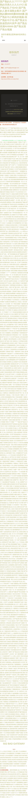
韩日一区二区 (23, 212)
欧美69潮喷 (23, 235)
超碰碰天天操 (7, 212)
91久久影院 (14, 243)
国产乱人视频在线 (22, 774)
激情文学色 (15, 623)
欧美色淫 (13, 196)
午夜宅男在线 (15, 415)
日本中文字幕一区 (20, 695)
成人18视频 (4, 631)
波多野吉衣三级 (9, 471)
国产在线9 (2, 293)
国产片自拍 (6, 374)
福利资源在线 (15, 229)
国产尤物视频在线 (5, 658)
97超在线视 (6, 637)
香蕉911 (17, 171)
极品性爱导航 (18, 308)
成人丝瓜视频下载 (8, 217)
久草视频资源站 (5, 258)
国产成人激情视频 (20, 328)
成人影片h (6, 349)
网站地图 (19, 136)
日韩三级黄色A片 (14, 341)
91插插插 (13, 554)
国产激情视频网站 (5, 214)
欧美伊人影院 (13, 343)
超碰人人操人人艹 (7, 797)
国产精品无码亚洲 (22, 484)
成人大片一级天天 (18, 604)
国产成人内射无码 (21, 161)
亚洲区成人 (22, 643)
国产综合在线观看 (19, 148)
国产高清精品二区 (11, 169)
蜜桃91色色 (12, 453)
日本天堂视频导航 (16, 223)
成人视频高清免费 (18, 519)
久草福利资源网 (11, 357)
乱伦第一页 (4, 430)
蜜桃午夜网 (3, 500)
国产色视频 (16, 556)
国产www (10, 656)
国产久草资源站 (16, 795)
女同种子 (8, 792)
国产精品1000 (20, 548)
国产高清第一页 (11, 540)
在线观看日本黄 (8, 480)
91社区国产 (24, 146)
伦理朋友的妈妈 (14, 478)
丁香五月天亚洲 (19, 627)
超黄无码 (5, 616)
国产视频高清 (21, 254)
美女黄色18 (3, 517)
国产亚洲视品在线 (20, 677)
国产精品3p (8, 581)
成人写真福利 (18, 403)
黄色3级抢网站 (10, 156)
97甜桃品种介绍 (7, 554)
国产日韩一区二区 (18, 289)
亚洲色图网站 (5, 699)
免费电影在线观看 (22, 322)
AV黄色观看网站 (15, 277)
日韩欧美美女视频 (17, 527)
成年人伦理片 (16, 656)
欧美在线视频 (11, 386)
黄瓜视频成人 (8, 413)
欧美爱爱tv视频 (13, 494)
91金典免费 (6, 531)
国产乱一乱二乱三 (19, 409)
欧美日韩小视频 (20, 650)
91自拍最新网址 (23, 229)
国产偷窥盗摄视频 (11, 177)
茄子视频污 (20, 214)
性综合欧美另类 (12, 774)
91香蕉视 (7, 181)
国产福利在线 (7, 243)
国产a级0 (18, 152)
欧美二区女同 (7, 648)
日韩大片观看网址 (6, 333)
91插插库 (6, 175)
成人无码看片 (13, 451)
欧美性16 (20, 368)
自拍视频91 (3, 272)
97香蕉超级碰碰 (4, 496)
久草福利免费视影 (16, 739)
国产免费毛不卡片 (7, 679)
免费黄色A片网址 (10, 202)
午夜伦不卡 (8, 194)
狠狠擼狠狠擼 (15, 720)
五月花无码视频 (9, 488)
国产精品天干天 (4, 208)
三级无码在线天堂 (18, 550)
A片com (18, 670)
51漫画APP (23, 492)
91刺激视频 (12, 695)
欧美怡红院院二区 (15, 225)
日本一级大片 (3, 142)
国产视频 (8, 720)
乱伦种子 (12, 144)
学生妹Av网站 (15, 158)
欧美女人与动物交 (16, 173)
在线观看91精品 (18, 726)
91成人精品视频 (11, 179)
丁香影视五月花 (8, 529)
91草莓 (4, 677)
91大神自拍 (4, 161)
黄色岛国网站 (12, 231)
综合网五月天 (7, 314)
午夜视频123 (9, 505)
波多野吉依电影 (13, 281)
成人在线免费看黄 (22, 538)
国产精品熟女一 (21, 248)
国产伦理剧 (21, 546)
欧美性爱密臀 (7, 573)
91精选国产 (23, 438)
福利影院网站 (17, 260)
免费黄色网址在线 (19, 386)
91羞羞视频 (22, 333)
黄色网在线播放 (7, 689)
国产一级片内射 (10, 187)
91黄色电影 (19, 380)
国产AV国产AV (12, 165)
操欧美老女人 (3, 455)
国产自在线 (24, 453)
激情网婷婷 (21, 654)
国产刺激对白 (9, 726)
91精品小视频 (7, 739)
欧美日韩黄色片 (8, 594)
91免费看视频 (19, 616)
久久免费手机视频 (6, 158)
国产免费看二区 (13, 496)
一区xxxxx (23, 181)
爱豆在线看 (21, 413)
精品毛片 (12, 523)
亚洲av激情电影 (18, 432)
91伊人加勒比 (14, 465)
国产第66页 (13, 457)
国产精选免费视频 (5, 610)
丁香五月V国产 (13, 525)
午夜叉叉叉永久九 (5, 776)
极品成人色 (12, 507)
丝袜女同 (21, 478)
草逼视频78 (19, 388)
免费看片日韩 (3, 712)
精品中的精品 (11, 266)
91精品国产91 (10, 353)
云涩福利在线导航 (19, 353)
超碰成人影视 (17, 310)
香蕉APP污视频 (10, 422)
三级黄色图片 (12, 616)
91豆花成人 (22, 542)
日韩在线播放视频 (8, 604)
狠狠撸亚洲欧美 (22, 167)
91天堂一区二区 (12, 589)
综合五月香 (13, 258)
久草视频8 (2, 422)
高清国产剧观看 (17, 430)
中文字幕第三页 (9, 310)
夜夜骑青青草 (18, 187)
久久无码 (15, 679)
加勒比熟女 (23, 198)
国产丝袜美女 (15, 241)
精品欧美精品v (20, 637)
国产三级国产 (7, 418)
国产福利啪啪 (9, 318)
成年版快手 (22, 641)
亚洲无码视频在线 (5, 451)
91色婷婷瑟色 (13, 349)
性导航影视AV (15, 335)
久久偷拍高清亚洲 (14, 436)
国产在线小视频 (10, 542)
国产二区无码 (12, 683)
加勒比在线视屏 (12, 585)
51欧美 (7, 268)
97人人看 (17, 703)
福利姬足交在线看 (19, 486)
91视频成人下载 (17, 463)
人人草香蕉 (22, 299)
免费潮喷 (8, 291)
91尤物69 (6, 411)
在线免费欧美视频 (7, 190)
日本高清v (10, 697)
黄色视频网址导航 (10, 397)
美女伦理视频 (8, 146)
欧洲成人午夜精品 (17, 318)
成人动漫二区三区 (11, 534)
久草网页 (9, 469)
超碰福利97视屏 (14, 658)
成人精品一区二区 (8, 275)
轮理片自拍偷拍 (8, 527)
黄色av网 (6, 467)
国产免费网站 (9, 780)
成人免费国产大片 (22, 482)
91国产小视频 (19, 621)
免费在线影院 (19, 600)
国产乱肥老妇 (20, 563)
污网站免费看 (13, 270)
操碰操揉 (5, 728)
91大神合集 (10, 330)
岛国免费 (18, 455)
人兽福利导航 (16, 629)
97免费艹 (15, 469)
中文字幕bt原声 (22, 502)
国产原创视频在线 (12, 254)
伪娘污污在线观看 (8, 778)
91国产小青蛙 (17, 324)
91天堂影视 (4, 656)
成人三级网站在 (4, 393)
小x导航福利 (23, 648)
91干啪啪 (5, 722)
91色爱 (11, 583)
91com (17, 542)
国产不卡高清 (11, 407)
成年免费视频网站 (11, 359)
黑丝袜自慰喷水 (4, 596)
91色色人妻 (23, 351)
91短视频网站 (5, 627)
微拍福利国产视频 (20, 202)
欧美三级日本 (12, 531)
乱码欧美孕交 (7, 378)
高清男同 (12, 735)
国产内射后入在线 (15, 635)
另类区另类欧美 (18, 444)
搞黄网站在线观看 (6, 473)
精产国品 (8, 544)
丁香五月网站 (23, 505)
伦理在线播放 (13, 185)
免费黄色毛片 (16, 190)
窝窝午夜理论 (18, 565)
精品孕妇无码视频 (22, 424)
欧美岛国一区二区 (7, 492)
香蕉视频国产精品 (15, 544)
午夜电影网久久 (7, 241)
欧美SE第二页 (20, 554)
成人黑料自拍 (18, 507)
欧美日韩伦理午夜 (18, 697)
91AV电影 (2, 792)
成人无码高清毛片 (8, 432)
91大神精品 (7, 225)
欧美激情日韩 (13, 484)
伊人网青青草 (21, 355)
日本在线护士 (21, 378)
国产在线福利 (20, 685)
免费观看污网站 (15, 560)
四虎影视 (3, 316)
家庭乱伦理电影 (4, 248)
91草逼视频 (24, 710)
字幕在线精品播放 (10, 513)
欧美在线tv (4, 585)
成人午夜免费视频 (12, 206)
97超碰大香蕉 (12, 175)
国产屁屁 (25, 206)
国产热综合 (18, 370)
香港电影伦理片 (11, 380)
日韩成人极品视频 (11, 614)
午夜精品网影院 (8, 372)
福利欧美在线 (24, 612)
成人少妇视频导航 (9, 324)
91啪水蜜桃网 (5, 683)
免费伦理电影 (20, 411)
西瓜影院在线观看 (16, 252)
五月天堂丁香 (23, 662)
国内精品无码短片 (18, 250)
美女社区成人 (12, 558)
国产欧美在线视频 (21, 169)
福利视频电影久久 (17, 529)
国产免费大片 (8, 693)
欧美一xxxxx (19, 231)
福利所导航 (10, 664)
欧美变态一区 (11, 148)
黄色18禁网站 (23, 449)
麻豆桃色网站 (12, 724)
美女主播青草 (15, 314)
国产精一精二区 (22, 393)
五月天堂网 (24, 739)
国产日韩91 (12, 210)
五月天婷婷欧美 (23, 316)
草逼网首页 (13, 227)
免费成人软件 (8, 447)
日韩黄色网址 (20, 525)
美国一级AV (21, 200)
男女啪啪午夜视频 (12, 322)
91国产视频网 (11, 490)
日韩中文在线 (3, 266)
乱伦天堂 (18, 666)
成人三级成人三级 (19, 301)
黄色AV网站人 (22, 706)
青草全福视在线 (7, 335)
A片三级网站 (23, 420)
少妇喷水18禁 (16, 492)
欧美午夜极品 (6, 192)
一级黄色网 (17, 351)
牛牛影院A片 (3, 511)
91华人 (11, 289)
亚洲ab (2, 324)
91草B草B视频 (12, 248)
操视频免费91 (24, 264)
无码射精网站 (15, 320)
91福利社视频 (11, 420)
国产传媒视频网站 (6, 560)
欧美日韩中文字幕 (15, 776)
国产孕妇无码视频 (12, 685)
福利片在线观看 (12, 161)
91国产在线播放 (20, 540)
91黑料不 (9, 652)
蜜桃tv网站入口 (5, 457)
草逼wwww (17, 631)
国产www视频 (7, 592)
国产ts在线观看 (9, 602)
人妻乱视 (16, 256)
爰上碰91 (25, 701)
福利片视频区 (11, 790)
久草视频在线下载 (22, 772)
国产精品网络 (21, 679)
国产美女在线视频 (20, 306)
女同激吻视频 (11, 308)
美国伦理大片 (18, 144)
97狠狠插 (20, 575)
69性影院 (8, 229)
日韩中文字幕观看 (11, 154)
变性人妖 (23, 152)
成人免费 (6, 453)
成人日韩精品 (19, 645)
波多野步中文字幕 (10, 567)
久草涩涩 (6, 401)
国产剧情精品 (12, 163)
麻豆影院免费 (16, 662)
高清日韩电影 (24, 656)
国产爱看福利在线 (8, 784)
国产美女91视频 (4, 703)
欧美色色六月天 (22, 192)
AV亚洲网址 (18, 374)
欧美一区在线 (10, 316)
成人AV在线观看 (18, 699)
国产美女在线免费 (21, 585)
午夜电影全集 (19, 293)
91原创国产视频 (15, 291)
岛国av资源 (4, 409)
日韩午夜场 (11, 519)
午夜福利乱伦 (3, 774)
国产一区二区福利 (5, 185)
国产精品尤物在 (4, 384)
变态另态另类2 (16, 594)
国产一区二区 (18, 156)
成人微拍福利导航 (12, 728)
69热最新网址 (22, 610)
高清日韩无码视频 (10, 391)
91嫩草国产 (8, 674)
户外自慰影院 (20, 175)
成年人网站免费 (11, 548)
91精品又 (15, 668)
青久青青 (2, 625)
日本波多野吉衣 (13, 467)
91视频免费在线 (15, 689)
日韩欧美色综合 (4, 558)
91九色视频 (8, 223)
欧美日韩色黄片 (19, 239)
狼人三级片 (7, 735)
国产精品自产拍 (8, 782)
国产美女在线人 (12, 772)
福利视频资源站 (10, 150)
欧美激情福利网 (9, 710)
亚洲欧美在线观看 (10, 301)
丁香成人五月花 (22, 343)
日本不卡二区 (5, 210)
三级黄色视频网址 (10, 577)
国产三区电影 (6, 635)
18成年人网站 (22, 320)
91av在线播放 (18, 407)
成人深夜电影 (6, 198)
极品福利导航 (18, 672)
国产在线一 (4, 254)
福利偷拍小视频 (17, 146)
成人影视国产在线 (16, 362)
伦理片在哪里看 (23, 498)
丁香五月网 (7, 388)
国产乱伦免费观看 (6, 575)
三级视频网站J (18, 664)
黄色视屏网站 (22, 401)
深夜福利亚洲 (8, 629)
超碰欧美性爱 (3, 790)
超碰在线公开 (8, 608)
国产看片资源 (16, 287)
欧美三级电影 (7, 641)
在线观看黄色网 (13, 701)
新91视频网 (6, 279)
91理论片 (16, 521)
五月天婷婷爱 (17, 440)
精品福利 (5, 589)
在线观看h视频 (11, 152)
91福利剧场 (23, 304)
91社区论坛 (24, 434)
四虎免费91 (10, 250)
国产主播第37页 (22, 623)
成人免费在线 (21, 405)
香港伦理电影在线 (10, 219)
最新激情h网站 (24, 560)
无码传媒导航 (8, 515)
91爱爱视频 (12, 285)
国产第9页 (15, 502)
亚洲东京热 (22, 221)
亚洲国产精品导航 (6, 196)
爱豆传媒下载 (21, 668)
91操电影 (2, 621)
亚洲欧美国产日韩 (22, 728)
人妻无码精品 (20, 185)
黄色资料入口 (20, 660)
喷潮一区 (12, 486)
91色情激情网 (3, 233)
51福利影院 (25, 664)
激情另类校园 (13, 770)
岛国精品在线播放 (14, 730)
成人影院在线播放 (19, 219)
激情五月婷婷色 (18, 778)
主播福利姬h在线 (13, 393)
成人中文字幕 (21, 770)
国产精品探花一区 (12, 482)
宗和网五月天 (18, 391)
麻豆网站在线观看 (15, 438)
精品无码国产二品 (6, 654)
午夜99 (17, 577)
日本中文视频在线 (8, 552)
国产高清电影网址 (16, 434)
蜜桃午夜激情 (12, 411)
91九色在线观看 (17, 598)
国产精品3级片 (7, 167)
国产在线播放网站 (21, 359)
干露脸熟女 (6, 701)
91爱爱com (23, 395)
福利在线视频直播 (15, 181)
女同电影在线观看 (10, 732)
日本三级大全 (16, 500)
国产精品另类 (15, 706)
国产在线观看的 (17, 716)
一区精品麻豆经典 (14, 268)
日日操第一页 (8, 304)
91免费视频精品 (7, 706)
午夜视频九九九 (18, 780)
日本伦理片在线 (9, 550)
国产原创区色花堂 (12, 204)
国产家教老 (9, 795)
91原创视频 (13, 650)
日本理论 (24, 618)
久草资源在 (9, 500)
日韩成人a (18, 714)
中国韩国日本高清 (12, 233)
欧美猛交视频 (7, 252)
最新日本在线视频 (10, 714)
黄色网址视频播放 (17, 447)
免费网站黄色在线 (5, 436)
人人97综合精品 (11, 455)
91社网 (20, 442)
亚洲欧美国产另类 (21, 724)
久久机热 (3, 264)
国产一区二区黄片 (5, 486)
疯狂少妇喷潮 (15, 573)
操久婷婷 (6, 366)
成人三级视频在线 (8, 521)
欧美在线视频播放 (19, 606)
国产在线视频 (17, 476)
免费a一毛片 (12, 384)
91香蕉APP (20, 142)
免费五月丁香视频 (22, 494)
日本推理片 (16, 505)
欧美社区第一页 (10, 606)
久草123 (18, 612)
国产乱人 (16, 399)
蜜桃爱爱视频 (19, 179)
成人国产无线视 (4, 546)
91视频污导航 (19, 571)
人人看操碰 (4, 339)
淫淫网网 (8, 362)
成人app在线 (19, 258)
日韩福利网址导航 (19, 567)
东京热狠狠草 (20, 349)
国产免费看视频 (4, 507)
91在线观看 (22, 718)
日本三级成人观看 (21, 517)
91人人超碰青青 (14, 633)
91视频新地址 (15, 681)
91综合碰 (13, 581)
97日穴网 (15, 405)
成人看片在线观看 (22, 788)
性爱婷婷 (15, 413)
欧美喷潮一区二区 (13, 691)
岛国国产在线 (6, 633)
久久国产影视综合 (15, 235)
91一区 (7, 621)
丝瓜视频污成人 (11, 677)
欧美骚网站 (12, 627)
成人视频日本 (13, 214)
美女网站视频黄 (11, 670)
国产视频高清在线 (8, 326)
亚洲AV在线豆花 (14, 643)
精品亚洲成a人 (9, 618)
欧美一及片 (14, 654)
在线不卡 (13, 792)
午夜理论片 (21, 691)
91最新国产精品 (9, 351)
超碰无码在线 (9, 569)
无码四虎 (5, 308)
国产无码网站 (17, 596)
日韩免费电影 (15, 333)
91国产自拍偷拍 (10, 171)
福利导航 (17, 420)
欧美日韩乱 (23, 488)
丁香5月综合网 (15, 395)
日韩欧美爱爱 (7, 368)
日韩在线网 (4, 420)
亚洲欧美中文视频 (8, 737)
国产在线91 (12, 374)
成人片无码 (3, 614)
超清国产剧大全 (22, 295)
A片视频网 (18, 453)
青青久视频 (7, 459)
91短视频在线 (8, 716)
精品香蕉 (16, 326)
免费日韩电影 (21, 243)
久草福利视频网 (19, 210)
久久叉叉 (17, 523)
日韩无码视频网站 (12, 511)
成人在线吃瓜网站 (21, 531)
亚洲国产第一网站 (17, 480)
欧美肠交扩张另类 (20, 384)
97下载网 (19, 792)
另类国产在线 (20, 457)
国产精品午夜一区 (13, 208)
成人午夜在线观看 (19, 150)
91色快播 (14, 312)
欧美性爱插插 (11, 239)
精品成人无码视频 (16, 639)
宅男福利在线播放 (11, 571)
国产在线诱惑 (19, 614)
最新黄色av (9, 662)
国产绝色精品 (13, 424)
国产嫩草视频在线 (22, 712)
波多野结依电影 (20, 196)
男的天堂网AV (23, 382)
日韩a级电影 (20, 589)
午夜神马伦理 (9, 687)
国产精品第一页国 (8, 444)
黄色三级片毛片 (21, 366)
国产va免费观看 (19, 347)
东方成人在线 (19, 357)
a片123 (21, 536)
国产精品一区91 (15, 648)
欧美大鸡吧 (11, 631)
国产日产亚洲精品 (6, 299)
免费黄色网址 (15, 641)
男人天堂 (16, 536)
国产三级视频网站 (18, 782)
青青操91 (23, 714)
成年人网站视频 (11, 600)
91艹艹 (8, 272)
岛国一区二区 (21, 469)
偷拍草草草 (14, 575)
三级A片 (17, 625)
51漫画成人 (8, 395)
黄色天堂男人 (16, 264)
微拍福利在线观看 (12, 142)
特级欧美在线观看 (22, 270)
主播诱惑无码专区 (20, 722)
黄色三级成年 (9, 440)
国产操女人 (11, 399)
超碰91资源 (11, 409)
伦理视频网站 (16, 449)
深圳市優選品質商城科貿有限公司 (16, 111)
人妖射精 (20, 206)
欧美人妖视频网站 (10, 565)
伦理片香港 (12, 672)
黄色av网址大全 (9, 256)
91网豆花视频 (16, 304)
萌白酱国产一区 (13, 200)
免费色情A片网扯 (15, 473)
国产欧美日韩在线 (16, 418)
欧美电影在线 (15, 498)
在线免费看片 (19, 558)
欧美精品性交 (8, 246)
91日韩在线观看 (21, 683)
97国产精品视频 (19, 266)
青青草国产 (17, 488)
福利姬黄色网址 (5, 343)
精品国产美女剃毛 (15, 198)
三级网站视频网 (11, 645)
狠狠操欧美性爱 (5, 424)
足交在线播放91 (20, 154)
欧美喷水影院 (5, 285)
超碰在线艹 (14, 378)
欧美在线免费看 (5, 364)
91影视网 (2, 194)
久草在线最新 (19, 534)
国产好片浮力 (5, 337)
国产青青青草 (17, 710)
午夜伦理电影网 (12, 339)
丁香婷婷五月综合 (8, 376)
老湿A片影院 (14, 509)
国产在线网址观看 (5, 484)
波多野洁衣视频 (5, 270)
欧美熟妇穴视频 (4, 525)
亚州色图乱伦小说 (10, 347)
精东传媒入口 (22, 217)
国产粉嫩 (14, 592)
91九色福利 (24, 544)
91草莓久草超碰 (21, 237)
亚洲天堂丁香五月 (13, 442)
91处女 (16, 355)
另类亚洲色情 (23, 246)
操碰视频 (16, 316)
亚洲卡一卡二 (13, 538)
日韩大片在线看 (20, 345)
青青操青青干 (11, 722)
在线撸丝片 (8, 328)
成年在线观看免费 (5, 730)
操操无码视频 (3, 540)
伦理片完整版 (16, 372)
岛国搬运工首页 (5, 478)
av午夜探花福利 (5, 523)
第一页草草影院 (20, 587)
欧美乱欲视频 (22, 399)
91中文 (12, 476)
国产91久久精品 (12, 788)
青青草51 (3, 598)
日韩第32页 (3, 741)
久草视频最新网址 (11, 345)
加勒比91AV (16, 718)
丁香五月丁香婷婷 (7, 668)
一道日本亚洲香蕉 (13, 183)
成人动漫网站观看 (21, 177)
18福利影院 (20, 272)
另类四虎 (16, 221)
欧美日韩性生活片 (13, 546)
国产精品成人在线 (18, 337)
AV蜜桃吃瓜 (16, 608)
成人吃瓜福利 (23, 291)
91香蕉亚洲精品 (5, 465)
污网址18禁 (9, 708)
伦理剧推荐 (17, 552)
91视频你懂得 (12, 366)
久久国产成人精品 (20, 426)
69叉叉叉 (2, 714)
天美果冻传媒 (11, 426)
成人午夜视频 (8, 449)
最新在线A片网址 (13, 401)
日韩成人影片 (16, 382)
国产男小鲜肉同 (10, 260)
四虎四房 (7, 643)
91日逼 (21, 681)
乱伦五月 (11, 596)
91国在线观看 (18, 397)
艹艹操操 (8, 277)
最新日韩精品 (16, 283)
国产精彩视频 (22, 241)
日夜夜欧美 (13, 364)
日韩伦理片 (6, 583)
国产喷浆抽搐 (3, 563)
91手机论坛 (8, 681)
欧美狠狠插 (21, 465)
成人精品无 (12, 621)
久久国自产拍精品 (21, 339)
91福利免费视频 (8, 718)
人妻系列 (5, 295)
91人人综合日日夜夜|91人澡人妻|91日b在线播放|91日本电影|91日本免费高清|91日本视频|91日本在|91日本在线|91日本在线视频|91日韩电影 (14, 753)
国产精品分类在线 (14, 279)
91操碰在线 (3, 169)
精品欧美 (11, 699)
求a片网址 (21, 326)
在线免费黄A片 (21, 204)
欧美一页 (2, 732)
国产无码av (8, 509)
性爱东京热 (13, 388)
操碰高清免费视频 (10, 293)
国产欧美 (7, 341)
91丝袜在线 (10, 598)
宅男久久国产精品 (12, 563)
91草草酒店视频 (15, 212)
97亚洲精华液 (20, 165)
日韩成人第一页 (14, 262)
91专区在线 (22, 415)
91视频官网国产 (5, 461)
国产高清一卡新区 (7, 287)
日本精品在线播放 (10, 625)
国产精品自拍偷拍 (23, 509)
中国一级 (12, 786)
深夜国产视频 (5, 695)
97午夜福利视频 (23, 279)
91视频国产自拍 (10, 306)
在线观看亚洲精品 (10, 370)
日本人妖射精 (8, 428)
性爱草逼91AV (19, 490)
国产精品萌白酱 (17, 618)
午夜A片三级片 (4, 426)
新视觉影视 (12, 403)
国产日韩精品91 (20, 227)
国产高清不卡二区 (17, 708)
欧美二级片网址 (7, 639)
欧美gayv (25, 231)
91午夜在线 (23, 689)
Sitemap (19, 113)
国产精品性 (7, 144)
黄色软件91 (4, 399)
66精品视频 (4, 482)
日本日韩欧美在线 (12, 660)
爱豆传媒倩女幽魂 (12, 295)
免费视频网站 (12, 637)
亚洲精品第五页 (5, 438)
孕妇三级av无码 (23, 556)
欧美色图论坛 (19, 285)
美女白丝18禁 (22, 633)
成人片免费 (9, 502)
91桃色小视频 (22, 720)
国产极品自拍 (16, 652)
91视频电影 (10, 221)
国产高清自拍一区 (11, 587)
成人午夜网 (10, 264)
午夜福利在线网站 (5, 355)
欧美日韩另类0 (5, 289)
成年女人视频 (14, 167)
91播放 (7, 724)
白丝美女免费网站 (6, 173)
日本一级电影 (3, 469)
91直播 (12, 355)
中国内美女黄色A (20, 786)
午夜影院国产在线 (18, 602)
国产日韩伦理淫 (19, 735)
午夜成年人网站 (15, 674)
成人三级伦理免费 (21, 163)
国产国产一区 (21, 233)
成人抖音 (20, 701)
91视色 (26, 353)
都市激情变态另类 (21, 511)
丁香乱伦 (25, 784)
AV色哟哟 (5, 442)
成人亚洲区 (14, 368)
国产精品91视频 (14, 610)
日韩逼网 (16, 217)
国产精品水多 (3, 664)
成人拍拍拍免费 (18, 330)
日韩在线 (7, 235)
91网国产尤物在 (19, 732)
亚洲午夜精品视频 (11, 517)
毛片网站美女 (17, 687)
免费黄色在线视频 (5, 650)
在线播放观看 (7, 498)
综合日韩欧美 (6, 227)
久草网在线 (13, 272)
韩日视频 (10, 430)
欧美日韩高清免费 (18, 569)
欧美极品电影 (6, 262)
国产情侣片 (12, 703)
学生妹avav (16, 428)
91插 (23, 598)
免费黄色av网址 (18, 583)
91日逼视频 (22, 577)
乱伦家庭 (5, 206)
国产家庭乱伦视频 (21, 790)
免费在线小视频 (11, 297)
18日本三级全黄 (12, 666)
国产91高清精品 (23, 183)
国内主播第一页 (7, 434)
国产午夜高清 (23, 515)
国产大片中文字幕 (21, 364)
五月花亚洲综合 (18, 376)
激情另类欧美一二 (7, 556)
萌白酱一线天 (9, 579)
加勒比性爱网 (15, 194)
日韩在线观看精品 (22, 467)
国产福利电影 (8, 382)
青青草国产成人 (4, 231)
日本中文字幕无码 (7, 405)
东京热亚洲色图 (18, 737)
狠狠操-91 (13, 461)
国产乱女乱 (20, 581)
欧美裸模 (6, 200)
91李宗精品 (24, 594)
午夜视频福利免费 (12, 712)
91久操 (11, 337)
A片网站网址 (8, 623)
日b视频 (24, 391)
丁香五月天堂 (3, 148)
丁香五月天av (3, 666)
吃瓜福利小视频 (20, 297)
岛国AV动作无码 (4, 281)
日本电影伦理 (16, 515)
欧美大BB (2, 318)
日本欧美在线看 (23, 608)
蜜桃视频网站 (6, 476)
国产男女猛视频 (21, 592)
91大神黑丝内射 (18, 784)
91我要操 (18, 461)
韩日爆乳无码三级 (18, 275)
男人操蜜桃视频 (7, 320)
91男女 (3, 260)
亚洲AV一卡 (17, 471)
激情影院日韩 (12, 612)
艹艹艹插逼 (17, 422)
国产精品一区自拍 (8, 536)
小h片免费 (20, 281)
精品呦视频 (16, 693)
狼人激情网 (6, 672)
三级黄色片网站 (21, 496)
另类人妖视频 (24, 523)
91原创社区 (20, 451)
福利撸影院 (20, 312)
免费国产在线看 (19, 513)
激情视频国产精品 (12, 237)
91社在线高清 (15, 299)
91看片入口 (22, 658)
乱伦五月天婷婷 (18, 579)
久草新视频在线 (14, 459)
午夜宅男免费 (16, 246)
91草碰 (13, 328)
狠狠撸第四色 (23, 730)
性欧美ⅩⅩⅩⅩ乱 (14, 192)
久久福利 (22, 500)
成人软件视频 (7, 415)
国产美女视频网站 (7, 463)
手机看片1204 (7, 312)
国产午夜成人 (8, 283)
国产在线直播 (6, 538)
